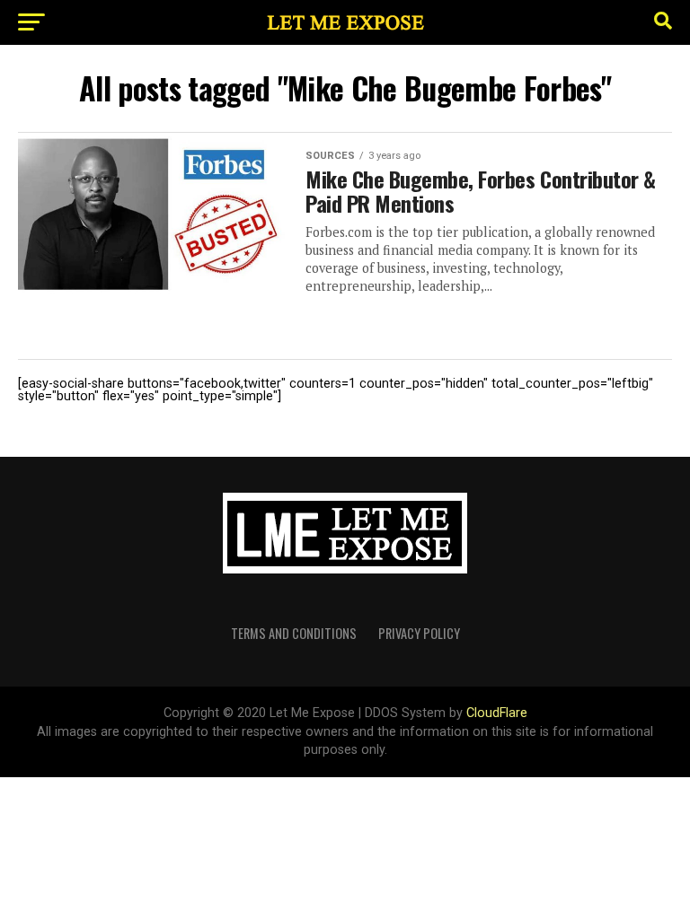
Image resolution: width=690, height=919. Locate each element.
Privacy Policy (419, 633)
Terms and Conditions (294, 633)
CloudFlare (496, 713)
